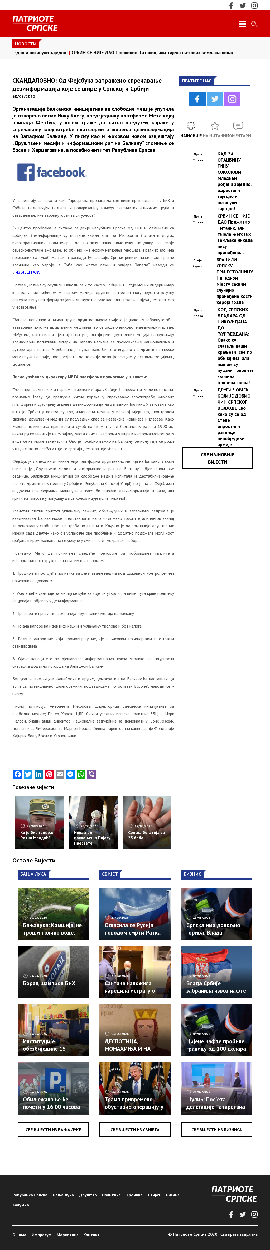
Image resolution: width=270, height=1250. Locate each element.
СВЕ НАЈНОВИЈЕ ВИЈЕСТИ (217, 458)
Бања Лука (63, 1194)
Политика (111, 1194)
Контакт (91, 1234)
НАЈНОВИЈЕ (191, 135)
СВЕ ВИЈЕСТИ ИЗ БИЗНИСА (216, 1129)
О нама (19, 1234)
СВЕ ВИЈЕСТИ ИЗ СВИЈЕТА (135, 1129)
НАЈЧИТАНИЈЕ (215, 135)
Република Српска (29, 1194)
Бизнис (172, 1194)
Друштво (88, 1194)
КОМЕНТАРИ (238, 135)
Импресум (41, 1234)
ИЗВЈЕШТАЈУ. (27, 272)
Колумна (20, 1204)
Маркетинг (67, 1234)
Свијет (154, 1194)
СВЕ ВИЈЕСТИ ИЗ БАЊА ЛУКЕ (53, 1129)
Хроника (134, 1194)
